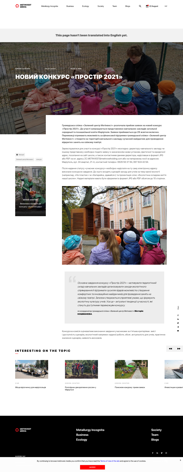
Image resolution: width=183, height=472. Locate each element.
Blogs (127, 6)
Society (101, 6)
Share (178, 307)
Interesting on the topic (43, 351)
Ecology (85, 6)
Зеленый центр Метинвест (24, 159)
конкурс (39, 159)
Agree (92, 467)
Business (70, 6)
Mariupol (21, 155)
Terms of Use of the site (110, 461)
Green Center (22, 69)
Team (114, 6)
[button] (170, 349)
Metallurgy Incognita (49, 6)
